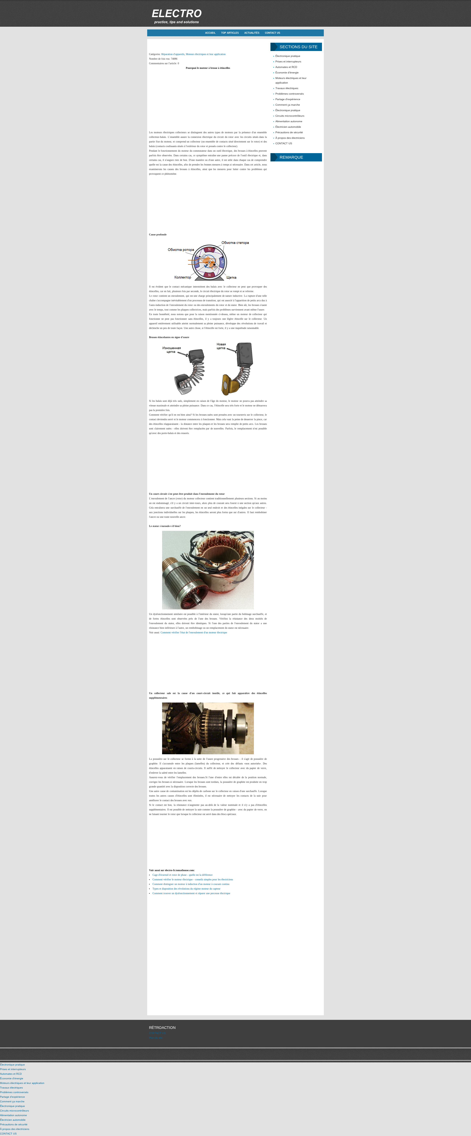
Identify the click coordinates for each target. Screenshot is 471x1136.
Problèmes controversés (289, 93)
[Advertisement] (208, 96)
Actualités (251, 32)
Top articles (230, 32)
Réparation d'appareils (172, 54)
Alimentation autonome (288, 121)
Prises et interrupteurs (288, 61)
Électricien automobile (288, 126)
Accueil (210, 32)
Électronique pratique (287, 55)
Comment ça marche (287, 104)
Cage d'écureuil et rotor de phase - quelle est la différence (183, 875)
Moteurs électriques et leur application (206, 54)
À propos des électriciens (290, 137)
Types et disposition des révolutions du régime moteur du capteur (186, 888)
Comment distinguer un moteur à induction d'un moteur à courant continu (191, 884)
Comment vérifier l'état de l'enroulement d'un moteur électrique (194, 632)
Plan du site (156, 1037)
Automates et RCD (286, 67)
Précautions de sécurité (289, 132)
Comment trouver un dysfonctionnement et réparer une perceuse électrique (191, 893)
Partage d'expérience (287, 99)
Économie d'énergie (287, 72)
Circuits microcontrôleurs (289, 115)
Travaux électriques (286, 88)
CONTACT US (272, 32)
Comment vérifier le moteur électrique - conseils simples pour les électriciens (193, 879)
